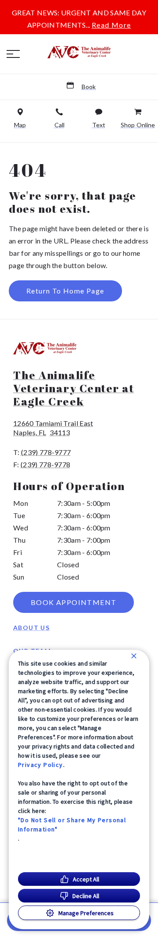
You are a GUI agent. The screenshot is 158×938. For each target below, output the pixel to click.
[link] (79, 52)
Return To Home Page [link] (65, 290)
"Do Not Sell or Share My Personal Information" (72, 824)
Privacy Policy (40, 765)
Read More (111, 25)
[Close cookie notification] (134, 656)
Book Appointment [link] (73, 602)
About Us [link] (31, 627)
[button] (13, 54)
